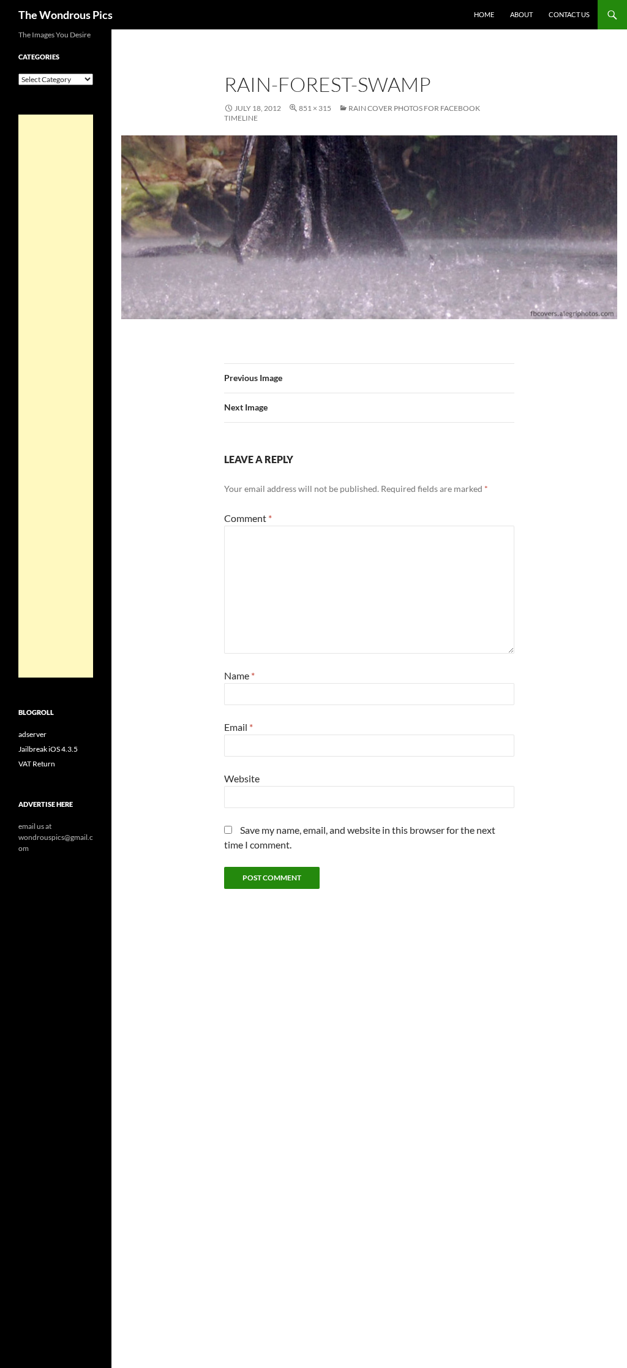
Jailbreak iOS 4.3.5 (48, 749)
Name (239, 675)
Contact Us (569, 14)
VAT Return (36, 763)
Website (242, 778)
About (521, 14)
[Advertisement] (55, 396)
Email (238, 727)
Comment (248, 518)
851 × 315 (315, 108)
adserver (32, 734)
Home (484, 14)
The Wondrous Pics (65, 14)
